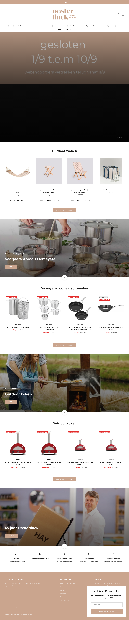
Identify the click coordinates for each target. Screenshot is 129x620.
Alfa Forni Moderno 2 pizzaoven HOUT (111, 463)
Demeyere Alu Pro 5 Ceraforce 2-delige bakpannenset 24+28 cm (80, 328)
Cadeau (45, 26)
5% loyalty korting (66, 600)
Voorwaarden (65, 587)
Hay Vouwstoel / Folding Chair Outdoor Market (80, 191)
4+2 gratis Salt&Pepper (113, 26)
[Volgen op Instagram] (11, 607)
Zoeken (63, 597)
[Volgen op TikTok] (22, 607)
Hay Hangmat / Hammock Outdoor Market (18, 191)
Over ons (11, 535)
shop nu (11, 137)
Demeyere (18, 324)
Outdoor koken (72, 26)
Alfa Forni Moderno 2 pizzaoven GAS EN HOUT (80, 463)
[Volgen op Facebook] (6, 607)
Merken (68, 29)
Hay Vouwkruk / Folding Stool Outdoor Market (48, 191)
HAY (18, 187)
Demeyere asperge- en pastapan (18, 327)
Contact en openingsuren (69, 584)
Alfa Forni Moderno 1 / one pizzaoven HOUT (18, 463)
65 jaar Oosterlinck (14, 26)
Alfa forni (18, 459)
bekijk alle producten (64, 210)
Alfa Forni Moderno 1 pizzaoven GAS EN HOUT (49, 463)
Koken (36, 26)
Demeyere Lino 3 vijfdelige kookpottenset (49, 328)
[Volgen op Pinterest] (16, 607)
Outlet (60, 29)
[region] (64, 113)
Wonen (27, 26)
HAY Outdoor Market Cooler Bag (111, 190)
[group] (64, 58)
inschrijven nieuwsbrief (106, 611)
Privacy (63, 594)
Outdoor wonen (57, 26)
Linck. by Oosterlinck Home (91, 26)
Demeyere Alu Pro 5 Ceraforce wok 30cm (111, 328)
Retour (62, 590)
